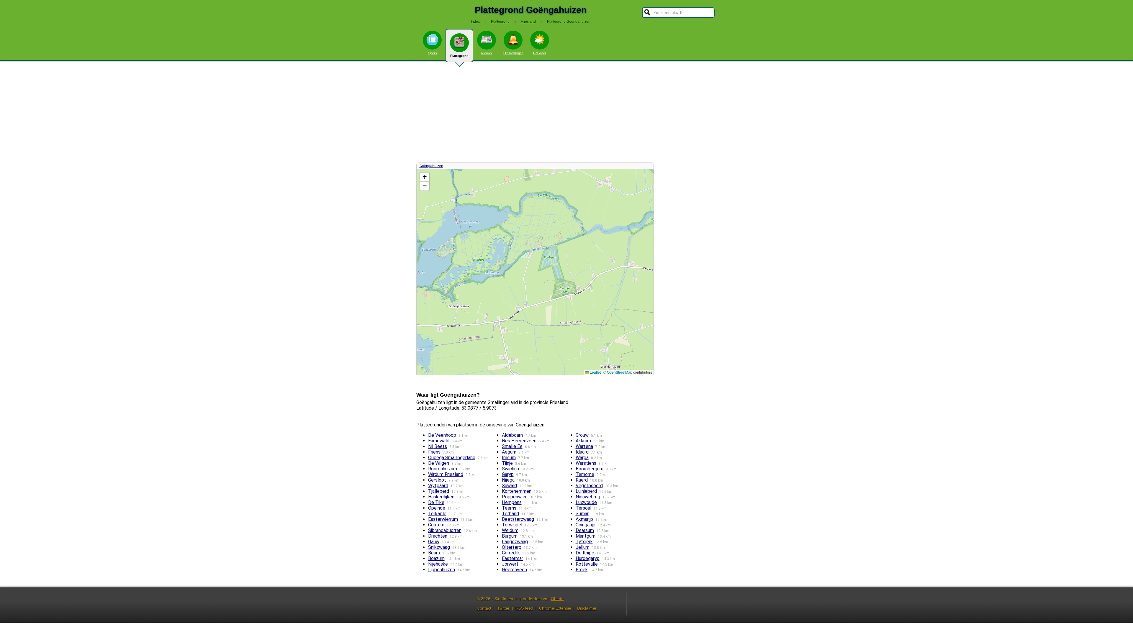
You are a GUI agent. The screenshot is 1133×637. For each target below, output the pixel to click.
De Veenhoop (442, 435)
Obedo (557, 598)
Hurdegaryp (588, 558)
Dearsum (585, 530)
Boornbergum (589, 469)
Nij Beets (437, 446)
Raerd (582, 480)
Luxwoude (586, 502)
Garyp (508, 474)
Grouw (582, 435)
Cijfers (432, 53)
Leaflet (595, 372)
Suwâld (509, 485)
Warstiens (586, 463)
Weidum (510, 530)
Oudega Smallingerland (451, 457)
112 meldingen (513, 53)
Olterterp (511, 547)
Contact (484, 608)
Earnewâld (438, 441)
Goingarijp (585, 525)
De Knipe (585, 553)
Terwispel (512, 525)
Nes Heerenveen (519, 441)
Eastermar (512, 558)
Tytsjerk (584, 541)
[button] (424, 177)
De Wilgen (438, 463)
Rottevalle (587, 564)
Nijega (508, 480)
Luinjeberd (586, 491)
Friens (434, 452)
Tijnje (507, 463)
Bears (434, 553)
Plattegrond (459, 56)
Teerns (509, 508)
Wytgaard (438, 485)
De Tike (436, 502)
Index (475, 21)
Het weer (539, 53)
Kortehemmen (516, 491)
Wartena (584, 446)
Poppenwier (514, 497)
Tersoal (583, 508)
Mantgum (585, 536)
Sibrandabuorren (444, 530)
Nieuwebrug (588, 497)
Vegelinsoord (589, 485)
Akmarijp (584, 519)
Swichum (511, 469)
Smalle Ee (512, 446)
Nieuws (486, 53)
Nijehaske (438, 564)
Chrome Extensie (555, 608)
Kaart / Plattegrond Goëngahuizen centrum (534, 272)
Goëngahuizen (431, 166)
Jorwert (510, 564)
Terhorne (585, 474)
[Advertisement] (566, 111)
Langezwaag (515, 541)
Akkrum (583, 441)
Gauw (433, 541)
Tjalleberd (438, 491)
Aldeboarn (512, 435)
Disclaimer (587, 608)
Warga (582, 457)
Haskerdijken (441, 497)
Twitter (503, 608)
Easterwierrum (443, 519)
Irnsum (509, 457)
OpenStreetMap (619, 372)
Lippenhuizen (441, 569)
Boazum (436, 558)
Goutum (436, 525)
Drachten (437, 536)
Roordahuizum (442, 469)
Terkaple (437, 513)
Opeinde (436, 508)
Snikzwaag (439, 547)
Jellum (583, 547)
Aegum (509, 452)
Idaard (582, 452)
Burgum (510, 536)
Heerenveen (514, 569)
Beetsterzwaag (518, 519)
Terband (510, 513)
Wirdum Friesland (445, 474)
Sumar (582, 513)
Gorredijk (511, 553)
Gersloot (437, 480)
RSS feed (524, 608)
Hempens (512, 502)
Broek (582, 569)
